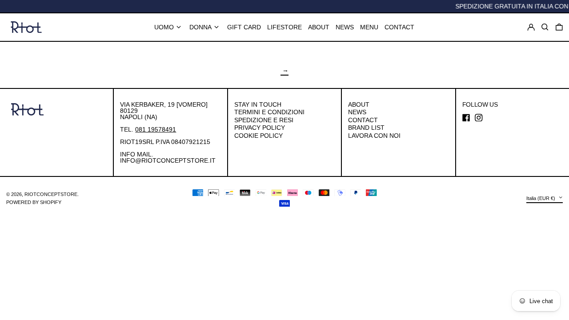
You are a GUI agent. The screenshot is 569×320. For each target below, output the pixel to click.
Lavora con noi (374, 135)
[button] (559, 27)
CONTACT (363, 120)
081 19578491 (155, 129)
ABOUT (358, 104)
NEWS (357, 112)
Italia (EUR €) (541, 198)
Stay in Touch (257, 104)
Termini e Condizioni (269, 112)
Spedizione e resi (263, 120)
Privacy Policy (259, 127)
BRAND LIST (366, 127)
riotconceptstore (50, 194)
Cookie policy (258, 135)
